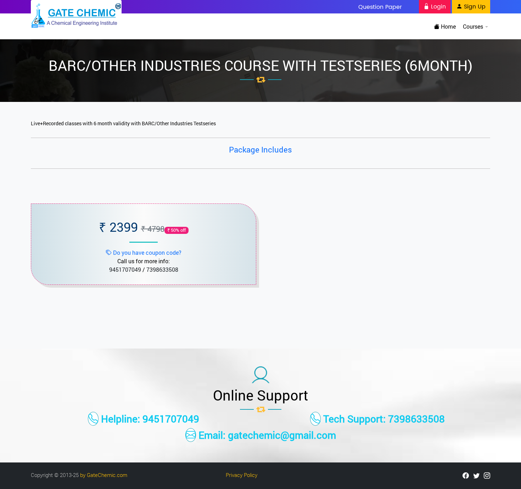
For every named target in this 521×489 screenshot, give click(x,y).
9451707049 (125, 269)
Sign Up (474, 6)
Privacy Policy (241, 474)
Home (447, 26)
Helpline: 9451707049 (149, 418)
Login (437, 6)
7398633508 (162, 269)
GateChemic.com (107, 474)
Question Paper (380, 6)
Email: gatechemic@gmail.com (266, 435)
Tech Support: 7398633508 (383, 418)
